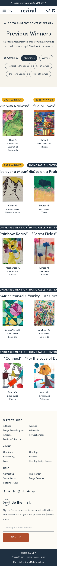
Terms (29, 557)
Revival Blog (9, 457)
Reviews (33, 457)
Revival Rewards (36, 435)
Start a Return (9, 479)
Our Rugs (33, 452)
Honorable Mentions (18, 66)
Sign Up (16, 537)
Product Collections (12, 440)
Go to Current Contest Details (30, 23)
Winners (46, 58)
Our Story (8, 452)
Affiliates (7, 435)
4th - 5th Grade (40, 74)
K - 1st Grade (42, 66)
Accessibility (39, 557)
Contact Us (8, 474)
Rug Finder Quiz (10, 483)
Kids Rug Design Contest (40, 461)
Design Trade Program (13, 431)
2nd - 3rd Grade (17, 74)
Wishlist (33, 426)
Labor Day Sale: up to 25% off (28, 3)
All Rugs (7, 426)
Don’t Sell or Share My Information (28, 562)
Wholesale (34, 431)
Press (5, 461)
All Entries (29, 58)
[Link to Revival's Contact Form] (33, 491)
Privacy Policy (18, 557)
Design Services (36, 479)
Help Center (35, 474)
